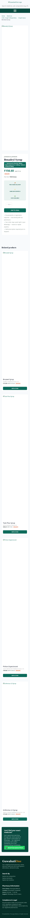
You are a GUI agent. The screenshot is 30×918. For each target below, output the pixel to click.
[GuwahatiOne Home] (15, 2)
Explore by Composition (9, 876)
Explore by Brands (7, 878)
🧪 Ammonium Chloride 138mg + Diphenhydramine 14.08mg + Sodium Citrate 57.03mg (15, 165)
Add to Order (15, 210)
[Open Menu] (15, 10)
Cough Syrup (22, 18)
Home (3, 16)
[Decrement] (7, 204)
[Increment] (11, 204)
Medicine (9, 16)
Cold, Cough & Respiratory (9, 18)
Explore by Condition (8, 880)
